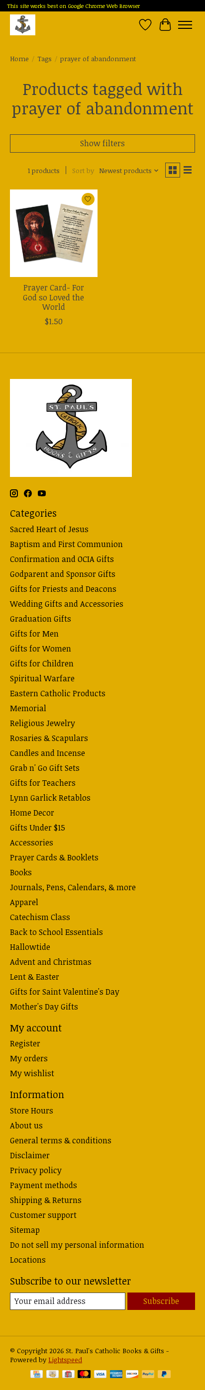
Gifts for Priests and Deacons (63, 588)
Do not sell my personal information (77, 1244)
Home (19, 58)
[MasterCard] (84, 1375)
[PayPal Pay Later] (164, 1375)
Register (25, 1043)
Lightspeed (65, 1359)
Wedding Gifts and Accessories (66, 603)
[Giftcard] (68, 1375)
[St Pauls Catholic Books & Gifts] (22, 24)
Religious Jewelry (42, 723)
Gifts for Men (34, 633)
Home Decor (32, 812)
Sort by (83, 170)
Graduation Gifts (40, 618)
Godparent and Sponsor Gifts (62, 573)
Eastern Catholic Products (57, 693)
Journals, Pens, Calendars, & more (73, 887)
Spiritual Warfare (42, 678)
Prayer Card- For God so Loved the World (53, 297)
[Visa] (100, 1375)
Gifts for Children (42, 663)
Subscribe (161, 1301)
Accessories (31, 842)
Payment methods (43, 1185)
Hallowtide (30, 946)
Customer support (43, 1214)
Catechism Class (40, 917)
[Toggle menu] (185, 25)
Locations (28, 1259)
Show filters (102, 143)
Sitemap (25, 1229)
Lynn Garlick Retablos (50, 797)
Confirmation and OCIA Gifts (62, 559)
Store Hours (31, 1110)
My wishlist (32, 1073)
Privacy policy (36, 1170)
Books (21, 872)
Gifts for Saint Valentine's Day (64, 991)
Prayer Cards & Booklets (54, 857)
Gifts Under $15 (37, 827)
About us (26, 1125)
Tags (44, 58)
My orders (29, 1058)
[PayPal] (148, 1375)
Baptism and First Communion (66, 544)
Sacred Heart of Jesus (49, 529)
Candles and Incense (47, 752)
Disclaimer (30, 1155)
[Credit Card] (36, 1375)
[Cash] (52, 1375)
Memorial (28, 708)
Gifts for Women (40, 648)
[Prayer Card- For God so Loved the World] (54, 233)
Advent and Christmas (51, 961)
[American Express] (116, 1375)
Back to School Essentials (56, 932)
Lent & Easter (34, 976)
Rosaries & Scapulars (49, 738)
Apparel (24, 902)
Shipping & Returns (46, 1200)
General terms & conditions (60, 1140)
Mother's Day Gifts (44, 1006)
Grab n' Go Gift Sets (45, 767)
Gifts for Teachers (43, 782)
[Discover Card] (132, 1375)
